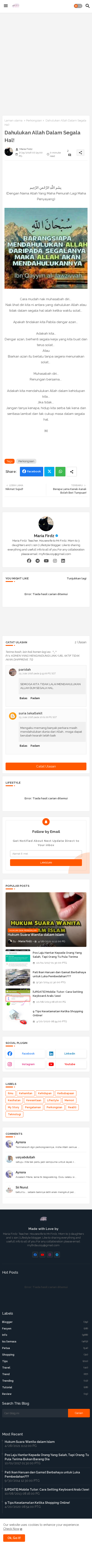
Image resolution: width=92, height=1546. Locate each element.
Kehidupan (45, 1093)
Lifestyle (53, 1100)
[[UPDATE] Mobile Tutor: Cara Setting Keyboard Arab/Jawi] (18, 996)
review (45, 1394)
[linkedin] (63, 561)
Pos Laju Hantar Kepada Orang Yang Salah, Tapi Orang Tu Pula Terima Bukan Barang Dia (57, 956)
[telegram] (38, 561)
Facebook (34, 471)
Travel (45, 1367)
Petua (45, 1348)
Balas (23, 698)
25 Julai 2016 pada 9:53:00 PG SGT (37, 673)
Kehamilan (25, 1093)
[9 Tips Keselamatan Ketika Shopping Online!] (18, 1016)
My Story (13, 1107)
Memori (69, 1100)
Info (45, 1334)
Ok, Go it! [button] (14, 1538)
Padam (35, 698)
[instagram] (55, 561)
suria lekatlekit (30, 713)
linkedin (69, 1053)
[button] (78, 6)
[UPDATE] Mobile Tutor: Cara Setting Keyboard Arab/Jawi (58, 993)
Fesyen (45, 1328)
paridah (25, 670)
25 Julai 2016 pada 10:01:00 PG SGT (38, 717)
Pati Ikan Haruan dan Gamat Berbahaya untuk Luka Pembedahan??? (59, 974)
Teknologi (14, 1114)
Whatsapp (60, 471)
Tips (45, 1361)
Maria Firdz (44, 536)
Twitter (49, 471)
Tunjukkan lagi (76, 578)
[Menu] (6, 6)
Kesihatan (14, 1100)
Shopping (45, 1354)
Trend (45, 1374)
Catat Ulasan (46, 766)
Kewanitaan (33, 1100)
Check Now (11, 1529)
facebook (28, 1053)
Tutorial (45, 1387)
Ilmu (10, 1093)
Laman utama (13, 120)
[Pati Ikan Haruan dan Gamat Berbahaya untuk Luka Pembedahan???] (18, 977)
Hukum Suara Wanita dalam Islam (30, 1441)
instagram (28, 1064)
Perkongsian (34, 120)
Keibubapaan (65, 1093)
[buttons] (35, 1254)
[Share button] (72, 471)
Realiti (72, 1107)
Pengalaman (33, 1107)
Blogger (45, 1322)
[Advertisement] (46, 63)
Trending (45, 1380)
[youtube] (46, 561)
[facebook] (29, 561)
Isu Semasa (45, 1341)
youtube (69, 1064)
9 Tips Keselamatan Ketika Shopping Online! (58, 1013)
